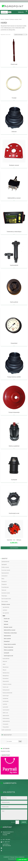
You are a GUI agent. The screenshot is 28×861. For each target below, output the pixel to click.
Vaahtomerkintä (7, 635)
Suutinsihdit (5, 707)
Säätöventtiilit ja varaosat (9, 630)
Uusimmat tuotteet (6, 593)
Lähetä (24, 822)
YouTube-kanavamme (8, 850)
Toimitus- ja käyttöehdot (19, 857)
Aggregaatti (4, 564)
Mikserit (4, 670)
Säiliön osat (5, 712)
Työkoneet (4, 590)
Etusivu (2, 19)
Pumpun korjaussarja (8, 647)
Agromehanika (6, 607)
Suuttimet (5, 704)
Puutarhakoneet (5, 587)
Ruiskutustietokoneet (7, 692)
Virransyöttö (5, 724)
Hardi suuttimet (7, 638)
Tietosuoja (12, 857)
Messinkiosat (5, 667)
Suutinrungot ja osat (8, 655)
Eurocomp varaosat (6, 570)
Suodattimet (5, 698)
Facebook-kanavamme (8, 848)
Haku (10, 12)
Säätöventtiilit (6, 715)
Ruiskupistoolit (6, 690)
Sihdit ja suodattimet (8, 650)
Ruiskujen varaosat (14, 19)
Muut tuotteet (5, 601)
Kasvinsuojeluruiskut (6, 598)
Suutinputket (5, 701)
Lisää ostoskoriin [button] (14, 547)
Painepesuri (4, 581)
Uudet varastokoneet (6, 729)
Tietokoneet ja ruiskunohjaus (10, 632)
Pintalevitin (4, 584)
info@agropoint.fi (7, 837)
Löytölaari (5, 610)
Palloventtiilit (6, 681)
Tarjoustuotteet (7, 735)
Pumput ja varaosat (7, 684)
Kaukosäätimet (6, 658)
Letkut (4, 664)
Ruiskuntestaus (6, 718)
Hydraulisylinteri (5, 573)
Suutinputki (6, 652)
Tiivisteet (6, 621)
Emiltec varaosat (5, 567)
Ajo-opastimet (6, 613)
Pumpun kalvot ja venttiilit (10, 644)
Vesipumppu (4, 595)
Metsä (3, 578)
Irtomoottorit (4, 575)
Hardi (4, 615)
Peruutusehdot (11, 859)
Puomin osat (6, 618)
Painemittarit (7, 641)
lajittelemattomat (5, 561)
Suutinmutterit (6, 709)
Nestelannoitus (6, 672)
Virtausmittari (6, 727)
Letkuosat (6, 624)
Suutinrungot (6, 695)
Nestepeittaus (6, 675)
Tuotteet (7, 19)
